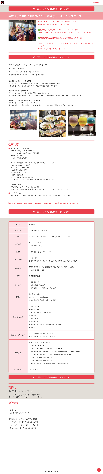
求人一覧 (96, 3)
